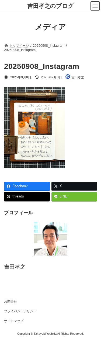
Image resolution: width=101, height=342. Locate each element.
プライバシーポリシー (20, 311)
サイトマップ (13, 321)
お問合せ (10, 301)
